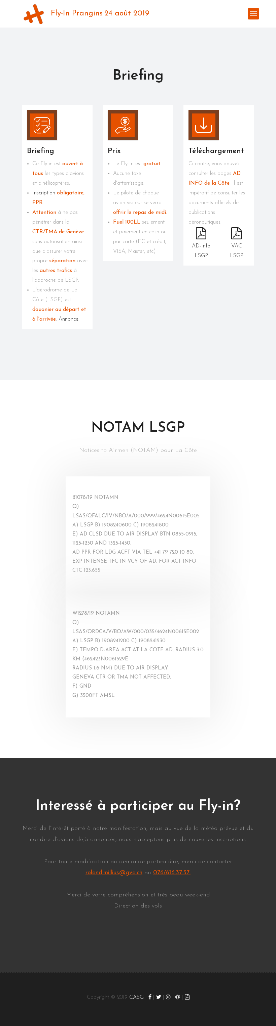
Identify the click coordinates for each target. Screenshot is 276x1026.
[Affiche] (187, 997)
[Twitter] (158, 997)
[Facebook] (149, 997)
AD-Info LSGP (201, 251)
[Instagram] (168, 997)
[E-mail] (177, 997)
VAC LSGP (236, 251)
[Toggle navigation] (253, 13)
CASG (136, 997)
